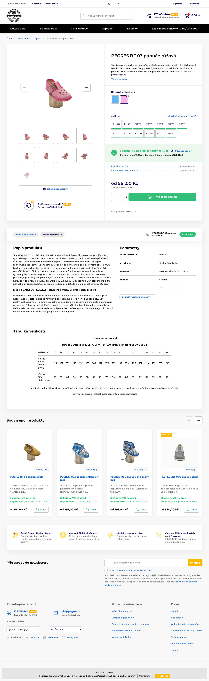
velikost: (116, 116)
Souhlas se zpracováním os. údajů (130, 624)
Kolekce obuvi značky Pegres (186, 630)
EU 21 (127, 124)
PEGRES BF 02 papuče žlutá (26, 476)
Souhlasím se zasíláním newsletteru (130, 570)
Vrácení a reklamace (123, 611)
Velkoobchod (51, 3)
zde (49, 676)
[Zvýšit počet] (121, 195)
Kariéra (174, 650)
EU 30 (149, 133)
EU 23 (148, 124)
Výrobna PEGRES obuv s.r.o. (125, 170)
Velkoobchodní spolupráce (185, 624)
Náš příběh (177, 617)
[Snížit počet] (121, 199)
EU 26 (181, 124)
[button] (87, 88)
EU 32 (171, 133)
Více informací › (119, 79)
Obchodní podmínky (123, 617)
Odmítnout (144, 676)
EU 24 (159, 124)
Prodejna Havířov (119, 166)
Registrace (177, 3)
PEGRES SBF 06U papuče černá (179, 476)
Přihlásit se (194, 3)
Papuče (37, 38)
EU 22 (138, 124)
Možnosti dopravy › (184, 151)
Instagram (72, 637)
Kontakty (36, 3)
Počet (115, 197)
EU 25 (171, 124)
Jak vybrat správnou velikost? (128, 630)
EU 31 (160, 133)
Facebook (53, 637)
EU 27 (116, 133)
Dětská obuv (22, 38)
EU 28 (127, 133)
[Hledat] (84, 15)
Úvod (9, 38)
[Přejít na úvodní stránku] (14, 15)
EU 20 (116, 124)
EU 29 (138, 133)
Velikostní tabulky (121, 637)
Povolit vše (162, 676)
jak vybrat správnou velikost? (182, 116)
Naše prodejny (179, 637)
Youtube (34, 637)
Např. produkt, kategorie (101, 15)
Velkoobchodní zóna (182, 643)
